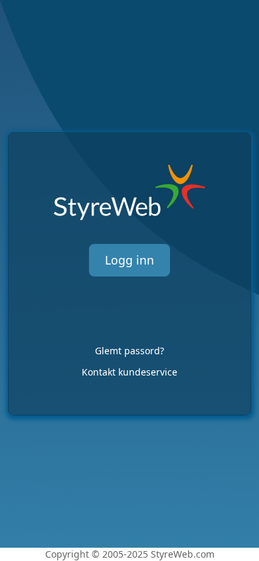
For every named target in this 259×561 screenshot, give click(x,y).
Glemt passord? (129, 350)
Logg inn (129, 260)
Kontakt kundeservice (129, 372)
